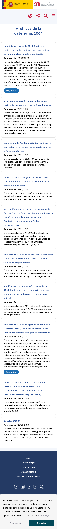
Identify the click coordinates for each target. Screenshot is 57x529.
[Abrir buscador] (46, 16)
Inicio (28, 458)
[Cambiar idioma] (30, 16)
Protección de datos (28, 476)
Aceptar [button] (41, 523)
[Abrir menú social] (38, 16)
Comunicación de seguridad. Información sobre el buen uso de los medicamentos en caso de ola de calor (27, 181)
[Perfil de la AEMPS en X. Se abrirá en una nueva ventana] (41, 487)
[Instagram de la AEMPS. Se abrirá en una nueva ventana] (28, 487)
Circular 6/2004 (12, 421)
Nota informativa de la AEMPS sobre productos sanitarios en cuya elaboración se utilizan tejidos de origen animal (28, 258)
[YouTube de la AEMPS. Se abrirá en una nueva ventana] (34, 487)
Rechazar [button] (15, 523)
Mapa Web (28, 467)
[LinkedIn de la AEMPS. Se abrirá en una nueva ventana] (22, 487)
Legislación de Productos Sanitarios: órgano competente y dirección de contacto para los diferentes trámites (27, 147)
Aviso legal (28, 462)
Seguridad (11, 90)
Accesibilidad (28, 472)
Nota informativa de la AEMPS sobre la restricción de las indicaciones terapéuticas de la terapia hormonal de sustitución (27, 50)
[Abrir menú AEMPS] (53, 16)
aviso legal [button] (44, 515)
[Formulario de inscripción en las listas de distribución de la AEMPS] (15, 487)
